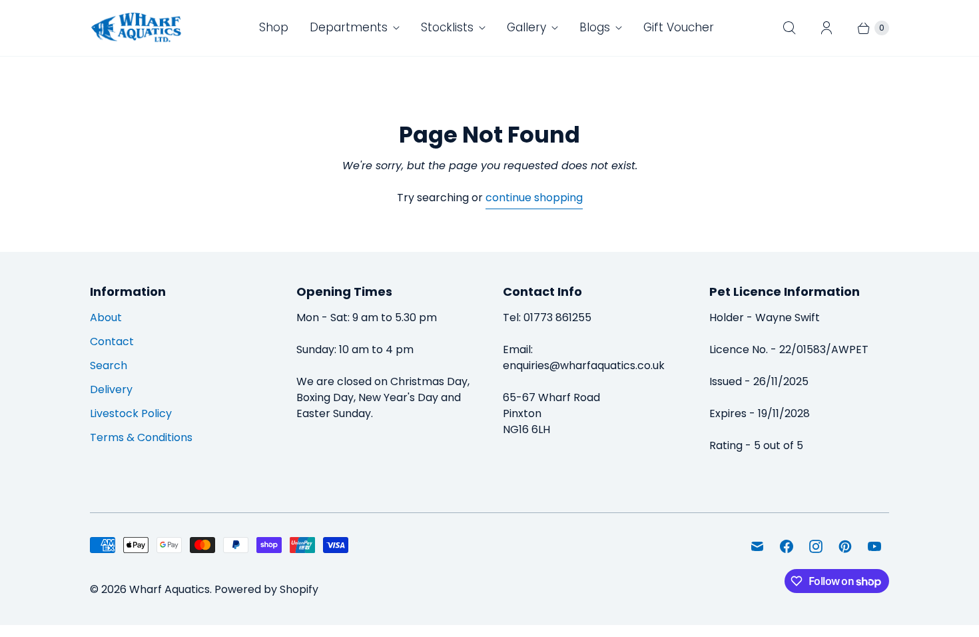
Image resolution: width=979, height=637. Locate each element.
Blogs (594, 27)
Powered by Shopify (266, 589)
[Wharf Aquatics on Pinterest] (845, 546)
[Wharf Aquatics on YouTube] (874, 546)
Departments (349, 27)
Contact (112, 341)
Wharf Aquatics (169, 589)
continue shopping (534, 197)
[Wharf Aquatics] (136, 28)
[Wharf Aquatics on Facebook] (786, 546)
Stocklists (447, 27)
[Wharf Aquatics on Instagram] (815, 546)
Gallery (526, 27)
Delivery (111, 389)
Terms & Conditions (141, 437)
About (106, 317)
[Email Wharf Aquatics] (757, 546)
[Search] (789, 28)
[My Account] (826, 28)
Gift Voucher (678, 27)
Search (108, 365)
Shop (273, 27)
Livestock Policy (131, 413)
